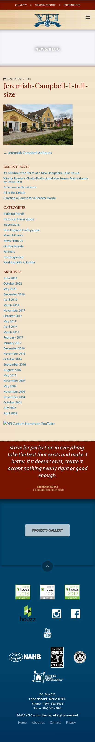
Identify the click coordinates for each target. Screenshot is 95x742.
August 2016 (12, 370)
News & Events (13, 235)
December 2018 (14, 294)
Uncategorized (13, 257)
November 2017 (14, 310)
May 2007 (9, 386)
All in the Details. (14, 193)
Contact (55, 722)
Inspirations (11, 224)
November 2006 (14, 391)
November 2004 (14, 397)
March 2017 (11, 332)
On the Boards (13, 246)
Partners (9, 251)
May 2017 (9, 321)
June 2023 (10, 278)
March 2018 (11, 305)
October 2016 (12, 359)
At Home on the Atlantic (20, 187)
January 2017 (12, 343)
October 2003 (12, 402)
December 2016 (14, 348)
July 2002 (9, 408)
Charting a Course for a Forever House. (29, 198)
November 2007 (14, 381)
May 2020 (9, 289)
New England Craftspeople (21, 230)
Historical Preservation (18, 219)
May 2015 (9, 375)
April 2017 (10, 326)
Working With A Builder (19, 262)
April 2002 (10, 413)
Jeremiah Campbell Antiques (27, 152)
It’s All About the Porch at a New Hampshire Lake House (41, 173)
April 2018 (10, 299)
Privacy (71, 722)
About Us (38, 722)
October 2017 (12, 316)
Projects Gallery (47, 530)
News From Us (13, 241)
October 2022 (12, 283)
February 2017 (13, 337)
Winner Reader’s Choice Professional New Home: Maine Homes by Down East (46, 180)
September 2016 (14, 364)
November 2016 (14, 353)
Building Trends (13, 214)
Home (22, 722)
